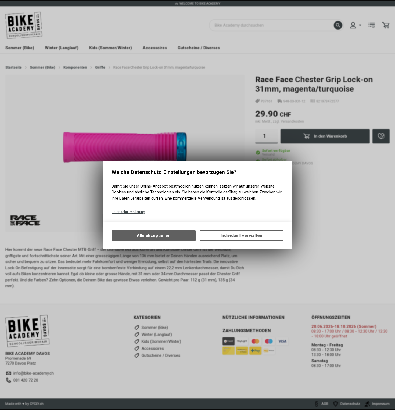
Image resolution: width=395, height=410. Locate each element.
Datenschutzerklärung (128, 212)
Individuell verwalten (241, 235)
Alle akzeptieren (153, 235)
